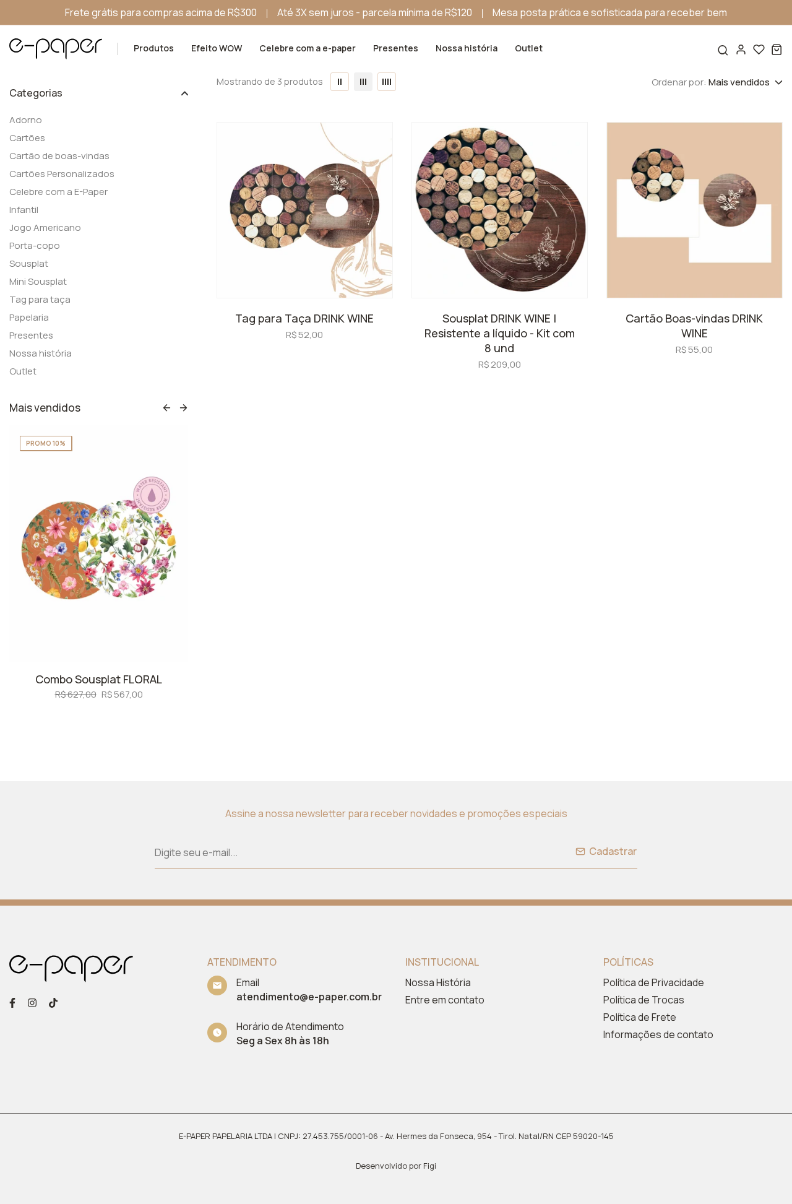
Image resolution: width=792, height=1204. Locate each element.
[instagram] (32, 1001)
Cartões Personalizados (61, 173)
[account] (741, 49)
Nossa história (466, 48)
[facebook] (12, 1001)
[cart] (777, 49)
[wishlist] (759, 49)
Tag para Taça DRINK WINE (304, 318)
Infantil (23, 209)
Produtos (154, 48)
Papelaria (29, 317)
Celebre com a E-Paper (58, 191)
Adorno (25, 119)
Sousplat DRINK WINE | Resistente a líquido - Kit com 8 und (499, 333)
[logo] (55, 48)
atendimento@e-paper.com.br (309, 996)
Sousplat (28, 263)
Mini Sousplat (38, 281)
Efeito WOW (216, 48)
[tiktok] (53, 1001)
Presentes (395, 48)
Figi (429, 1165)
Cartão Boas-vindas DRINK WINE (694, 325)
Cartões (27, 137)
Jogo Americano (45, 227)
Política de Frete (639, 1017)
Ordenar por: (679, 82)
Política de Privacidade (653, 982)
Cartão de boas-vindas (59, 155)
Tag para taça (40, 299)
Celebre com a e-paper (307, 48)
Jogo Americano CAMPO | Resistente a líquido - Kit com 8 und (103, 635)
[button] (166, 407)
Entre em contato (444, 1000)
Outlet (529, 48)
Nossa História (438, 982)
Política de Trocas (643, 1000)
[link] (103, 514)
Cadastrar (613, 851)
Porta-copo (34, 245)
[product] (304, 210)
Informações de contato (658, 1034)
